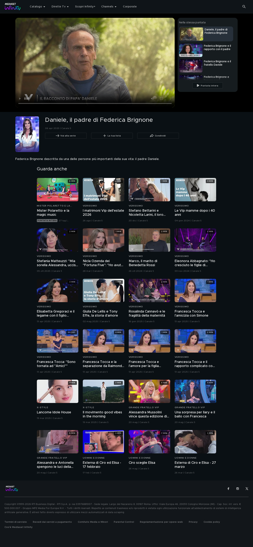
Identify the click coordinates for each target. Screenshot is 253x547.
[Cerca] (244, 6)
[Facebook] (228, 488)
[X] (247, 488)
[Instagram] (237, 488)
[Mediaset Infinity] (12, 6)
